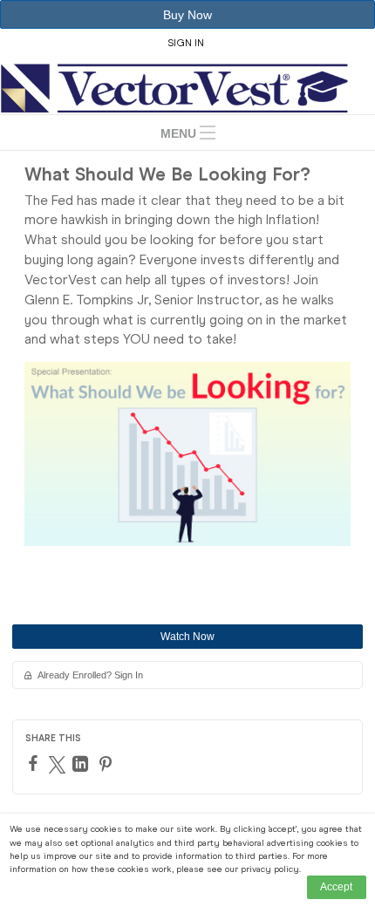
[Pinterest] (108, 764)
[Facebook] (35, 763)
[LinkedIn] (82, 764)
